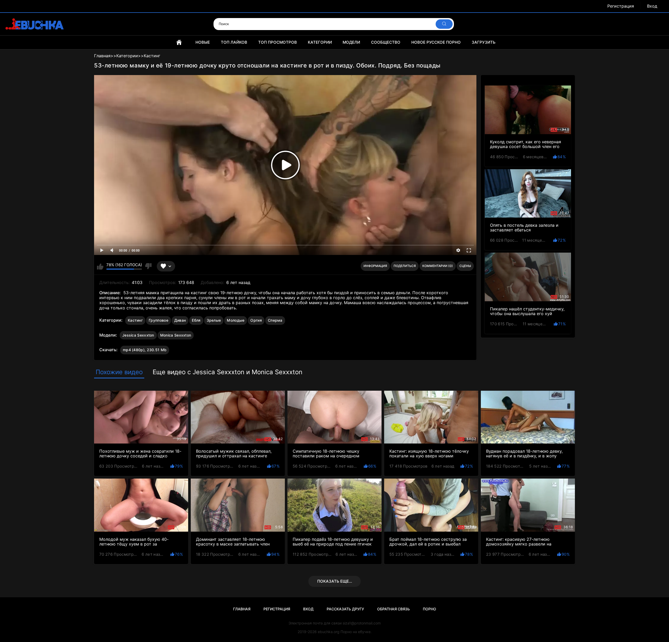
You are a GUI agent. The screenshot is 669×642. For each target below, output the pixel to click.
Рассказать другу (345, 609)
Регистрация (620, 6)
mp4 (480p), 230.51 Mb (144, 350)
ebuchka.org (328, 631)
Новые (202, 42)
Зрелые (214, 320)
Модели (351, 42)
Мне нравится (100, 266)
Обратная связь (393, 609)
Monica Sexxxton (175, 335)
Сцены (465, 266)
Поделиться (405, 266)
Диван (180, 320)
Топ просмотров (277, 42)
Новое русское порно (436, 42)
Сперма (275, 320)
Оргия (256, 320)
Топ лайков (234, 42)
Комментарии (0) (437, 266)
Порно (429, 609)
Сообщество (385, 42)
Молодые (235, 320)
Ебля (196, 320)
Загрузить (483, 42)
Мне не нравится (148, 266)
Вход (652, 6)
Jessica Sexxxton (138, 335)
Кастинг (135, 320)
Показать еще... (334, 581)
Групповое (158, 320)
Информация (375, 266)
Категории (320, 42)
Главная (179, 42)
